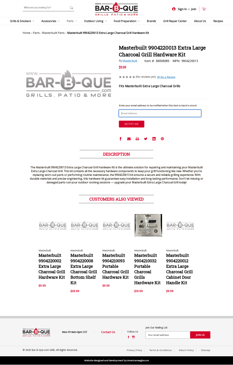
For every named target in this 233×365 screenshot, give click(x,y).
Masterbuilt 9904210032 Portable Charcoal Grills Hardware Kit (147, 269)
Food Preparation (125, 21)
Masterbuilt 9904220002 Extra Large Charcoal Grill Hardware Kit (52, 266)
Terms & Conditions (160, 350)
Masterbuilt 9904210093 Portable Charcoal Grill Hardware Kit (115, 266)
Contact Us (108, 332)
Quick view (52, 222)
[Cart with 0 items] (205, 9)
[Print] (137, 139)
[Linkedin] (154, 139)
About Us (200, 21)
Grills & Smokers (20, 21)
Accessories (48, 21)
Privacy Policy (134, 350)
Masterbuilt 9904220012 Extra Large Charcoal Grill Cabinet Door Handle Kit (179, 269)
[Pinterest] (162, 139)
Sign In (182, 9)
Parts (70, 21)
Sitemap (205, 350)
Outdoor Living (93, 21)
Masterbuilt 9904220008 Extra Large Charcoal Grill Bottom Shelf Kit (83, 269)
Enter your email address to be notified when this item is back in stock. (158, 105)
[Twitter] (145, 139)
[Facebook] (120, 139)
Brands (151, 21)
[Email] (129, 139)
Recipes (218, 21)
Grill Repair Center (175, 21)
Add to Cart (148, 228)
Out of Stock (53, 228)
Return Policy (186, 350)
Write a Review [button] (166, 77)
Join (193, 9)
